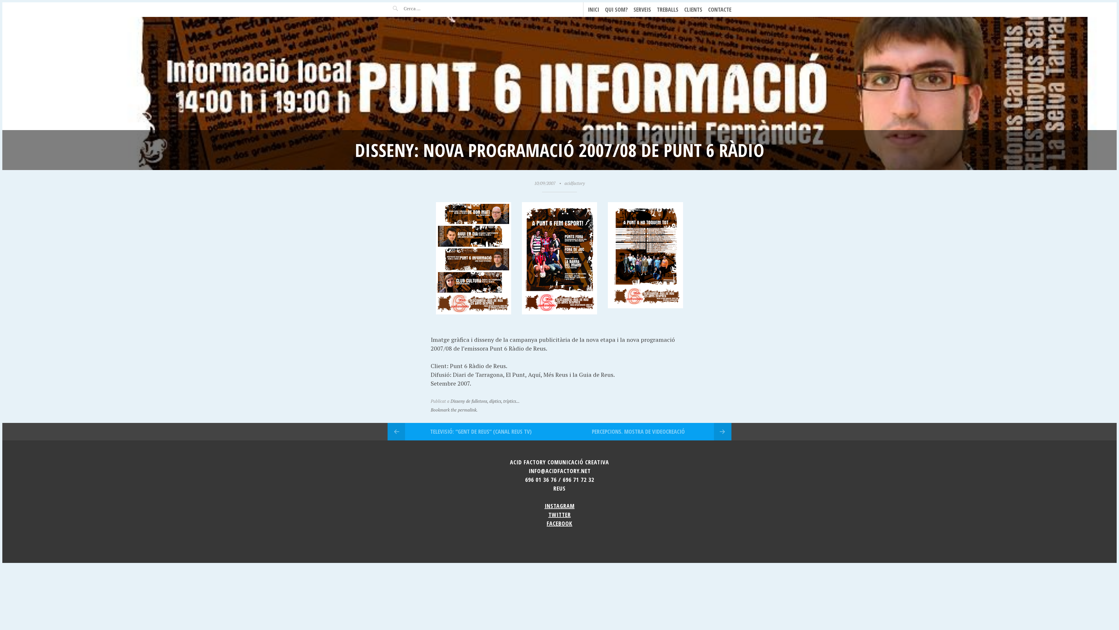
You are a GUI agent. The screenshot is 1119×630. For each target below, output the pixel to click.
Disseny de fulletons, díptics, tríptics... (485, 401)
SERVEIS (642, 9)
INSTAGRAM (560, 506)
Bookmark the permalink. (454, 410)
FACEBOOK (559, 523)
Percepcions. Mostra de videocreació (638, 431)
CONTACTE (719, 9)
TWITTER (559, 515)
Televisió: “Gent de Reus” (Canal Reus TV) (481, 431)
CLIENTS (693, 9)
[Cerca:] (427, 8)
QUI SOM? (616, 9)
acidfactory (574, 183)
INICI (593, 9)
